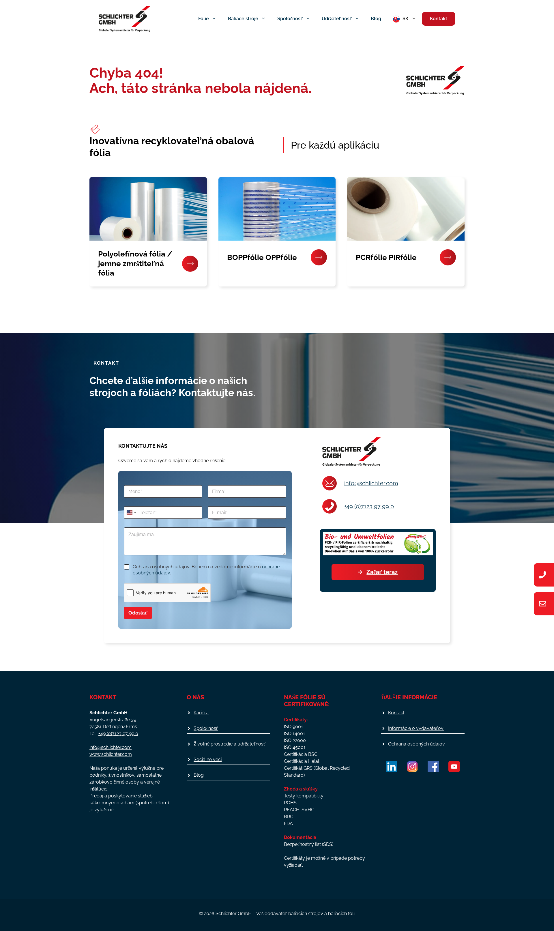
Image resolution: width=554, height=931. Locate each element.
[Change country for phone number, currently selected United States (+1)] (131, 512)
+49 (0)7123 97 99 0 (369, 506)
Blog (376, 18)
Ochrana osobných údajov (416, 744)
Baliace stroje (243, 18)
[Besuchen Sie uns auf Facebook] (433, 766)
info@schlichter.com (371, 483)
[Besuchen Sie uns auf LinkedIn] (392, 766)
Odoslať (137, 613)
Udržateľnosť (337, 18)
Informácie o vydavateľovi (416, 728)
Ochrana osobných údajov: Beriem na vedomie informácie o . (206, 570)
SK (406, 18)
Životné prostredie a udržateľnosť (229, 744)
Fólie (203, 18)
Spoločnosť (290, 18)
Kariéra (201, 712)
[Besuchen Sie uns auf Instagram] (412, 766)
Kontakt (438, 18)
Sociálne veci (208, 759)
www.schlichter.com (110, 754)
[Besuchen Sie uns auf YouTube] (454, 766)
